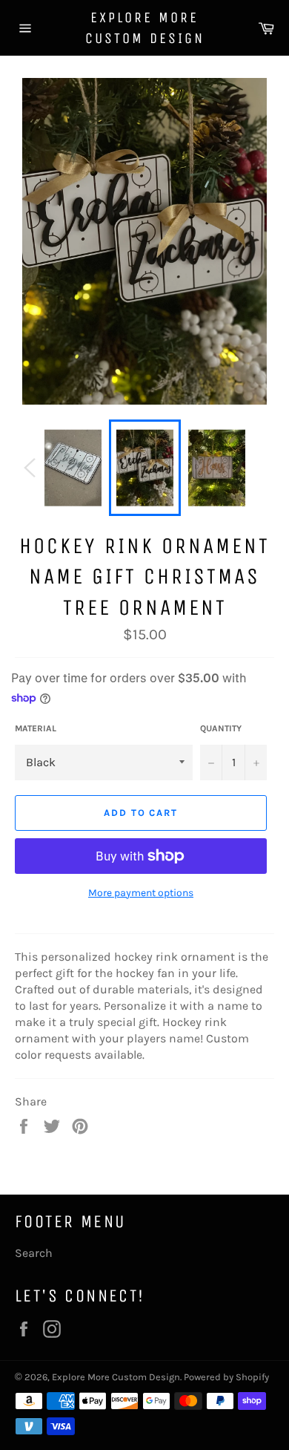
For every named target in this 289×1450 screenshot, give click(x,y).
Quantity (221, 728)
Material (35, 728)
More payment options (140, 892)
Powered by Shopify (226, 1376)
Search (34, 1253)
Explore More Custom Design (145, 28)
